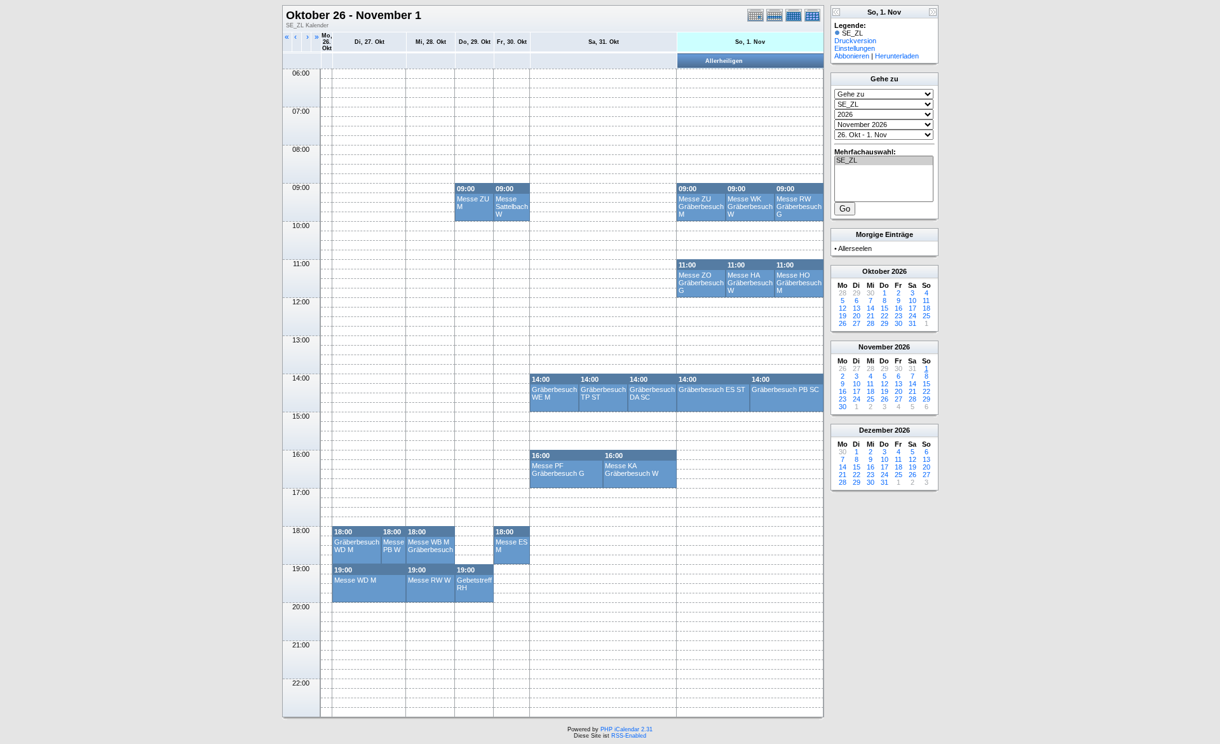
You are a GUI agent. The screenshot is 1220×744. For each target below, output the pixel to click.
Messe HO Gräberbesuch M (799, 282)
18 (926, 308)
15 (884, 308)
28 (870, 323)
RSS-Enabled (628, 736)
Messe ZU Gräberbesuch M (701, 206)
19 (842, 316)
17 (912, 308)
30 (898, 323)
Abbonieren (851, 56)
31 (912, 323)
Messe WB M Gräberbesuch (430, 545)
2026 (899, 271)
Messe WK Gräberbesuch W (750, 206)
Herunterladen (897, 56)
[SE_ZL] (884, 160)
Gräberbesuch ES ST (712, 389)
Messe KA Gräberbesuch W (631, 469)
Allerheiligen (724, 61)
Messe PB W (393, 545)
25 (926, 316)
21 (870, 316)
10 (912, 300)
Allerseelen (855, 248)
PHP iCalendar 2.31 (626, 729)
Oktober (876, 271)
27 (856, 323)
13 (856, 308)
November (875, 347)
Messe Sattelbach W (512, 206)
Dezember (876, 430)
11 (926, 300)
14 (870, 308)
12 (842, 308)
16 (898, 308)
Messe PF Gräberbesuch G (558, 469)
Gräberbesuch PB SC (785, 389)
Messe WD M (355, 580)
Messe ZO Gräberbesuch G (701, 282)
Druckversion (855, 40)
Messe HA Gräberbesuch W (750, 282)
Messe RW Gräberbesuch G (799, 206)
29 (884, 323)
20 (856, 316)
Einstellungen (854, 48)
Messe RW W (429, 580)
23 (898, 316)
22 (884, 316)
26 (842, 323)
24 (912, 316)
